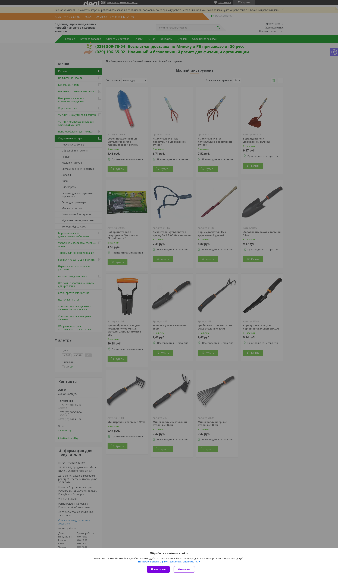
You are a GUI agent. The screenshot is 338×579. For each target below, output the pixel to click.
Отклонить (184, 569)
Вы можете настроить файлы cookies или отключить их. (168, 561)
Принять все (158, 569)
